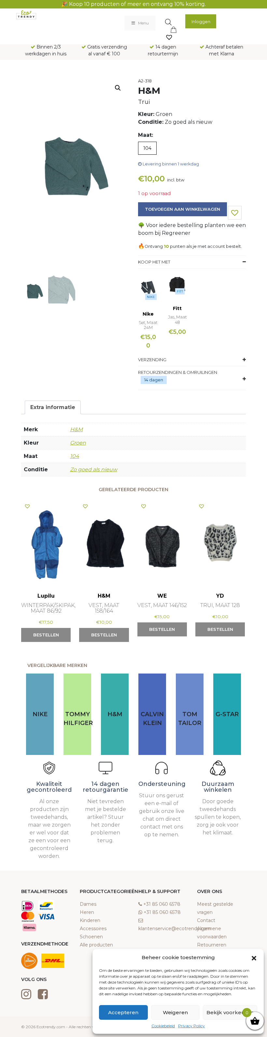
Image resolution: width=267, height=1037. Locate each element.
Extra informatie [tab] (52, 407)
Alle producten (96, 945)
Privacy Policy (191, 1025)
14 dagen (153, 379)
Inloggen (200, 21)
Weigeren (175, 1012)
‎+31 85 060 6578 (161, 904)
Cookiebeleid (163, 1025)
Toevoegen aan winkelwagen (182, 209)
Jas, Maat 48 (177, 319)
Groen (78, 443)
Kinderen (90, 920)
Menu (143, 23)
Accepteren (123, 1012)
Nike (151, 297)
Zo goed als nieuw (93, 469)
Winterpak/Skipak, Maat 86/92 (48, 608)
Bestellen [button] (46, 634)
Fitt (180, 291)
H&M (76, 429)
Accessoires (93, 928)
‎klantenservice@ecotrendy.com (174, 928)
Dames (88, 904)
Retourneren (211, 945)
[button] (254, 957)
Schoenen (91, 937)
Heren (87, 912)
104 (74, 456)
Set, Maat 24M (148, 325)
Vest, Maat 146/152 (162, 605)
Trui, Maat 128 (220, 605)
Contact (206, 920)
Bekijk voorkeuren (230, 1012)
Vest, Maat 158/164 (104, 608)
